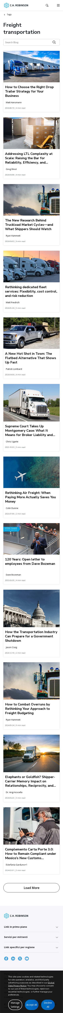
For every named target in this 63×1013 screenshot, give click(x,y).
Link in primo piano (15, 926)
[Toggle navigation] (58, 5)
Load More (31, 888)
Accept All (31, 1004)
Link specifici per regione (19, 947)
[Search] (54, 42)
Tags (9, 14)
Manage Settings (15, 1004)
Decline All (48, 1004)
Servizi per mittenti (16, 937)
